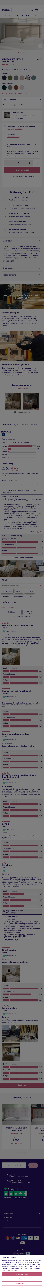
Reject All (22, 1279)
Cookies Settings (22, 1283)
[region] (22, 1270)
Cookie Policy (12, 1270)
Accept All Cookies (22, 1274)
